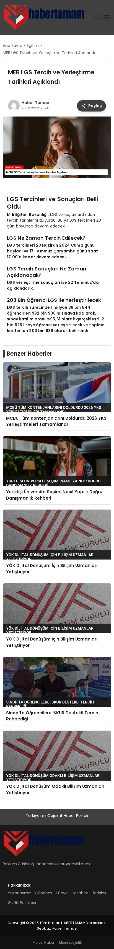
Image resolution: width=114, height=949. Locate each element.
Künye (62, 893)
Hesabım (80, 893)
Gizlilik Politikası (22, 902)
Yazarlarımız (19, 893)
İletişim (99, 893)
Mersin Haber (43, 942)
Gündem (43, 893)
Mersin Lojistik (70, 942)
